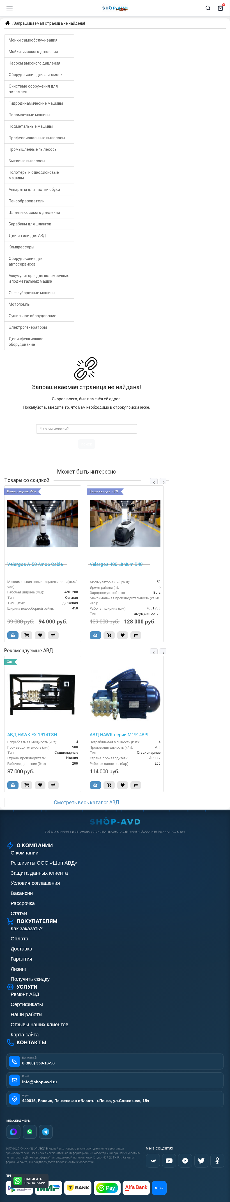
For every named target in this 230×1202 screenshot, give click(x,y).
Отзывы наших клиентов (39, 1024)
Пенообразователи (27, 201)
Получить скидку (30, 979)
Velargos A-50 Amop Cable (35, 564)
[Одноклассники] (217, 1161)
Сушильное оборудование (32, 316)
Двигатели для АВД (27, 235)
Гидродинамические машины (36, 103)
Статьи (19, 913)
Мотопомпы (20, 304)
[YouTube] (169, 1161)
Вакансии (22, 893)
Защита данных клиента (39, 873)
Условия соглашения (35, 883)
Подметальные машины (31, 126)
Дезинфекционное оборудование (26, 342)
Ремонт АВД (25, 994)
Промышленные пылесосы (33, 149)
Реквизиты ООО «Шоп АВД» (44, 863)
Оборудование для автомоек (36, 74)
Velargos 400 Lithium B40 (116, 564)
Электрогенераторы (28, 327)
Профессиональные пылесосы (37, 138)
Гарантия (21, 959)
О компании (24, 853)
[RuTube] (185, 1161)
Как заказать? (27, 928)
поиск (86, 444)
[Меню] (9, 8)
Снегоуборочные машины (32, 293)
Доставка (21, 949)
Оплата (19, 939)
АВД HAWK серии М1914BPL (120, 734)
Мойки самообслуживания (33, 40)
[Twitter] (201, 1161)
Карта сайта (25, 1035)
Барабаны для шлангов (30, 224)
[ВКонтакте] (153, 1161)
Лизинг (19, 969)
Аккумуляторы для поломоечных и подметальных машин (39, 278)
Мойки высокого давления (33, 51)
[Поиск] (208, 8)
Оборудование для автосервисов (26, 261)
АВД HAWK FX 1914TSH (32, 734)
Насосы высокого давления (34, 63)
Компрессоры (21, 247)
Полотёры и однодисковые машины (34, 175)
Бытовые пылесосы (27, 161)
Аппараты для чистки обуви (34, 189)
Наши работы (26, 1014)
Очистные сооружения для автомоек (33, 89)
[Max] (13, 1132)
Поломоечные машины (29, 115)
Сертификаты (27, 1004)
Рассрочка (23, 903)
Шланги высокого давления (34, 212)
